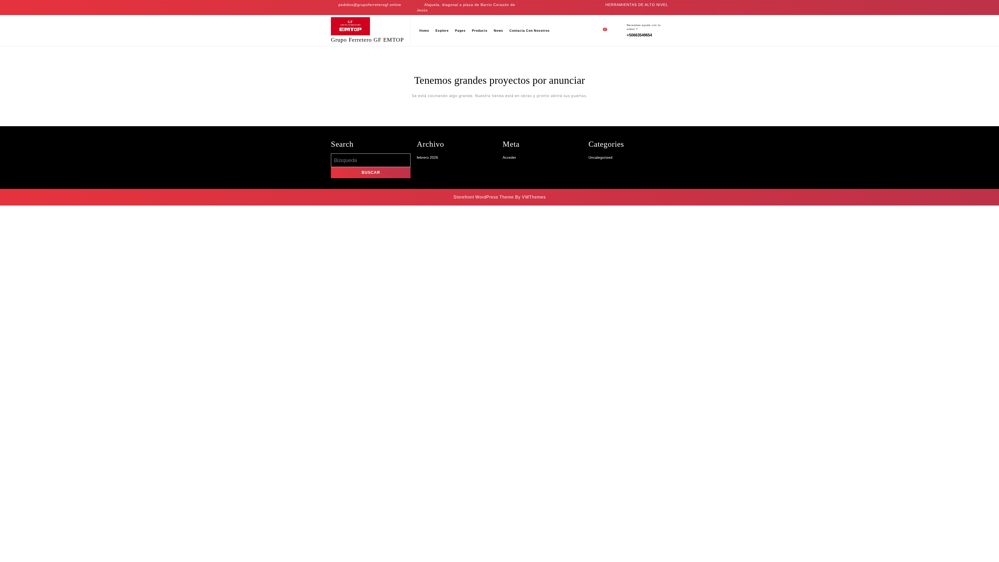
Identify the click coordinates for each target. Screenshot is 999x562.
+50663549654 (639, 35)
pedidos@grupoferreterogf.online (369, 5)
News (498, 31)
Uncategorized (600, 157)
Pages (460, 31)
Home (424, 31)
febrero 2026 (427, 157)
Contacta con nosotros (529, 31)
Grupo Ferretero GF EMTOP (367, 39)
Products (480, 31)
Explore (442, 31)
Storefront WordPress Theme (483, 197)
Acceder (509, 157)
